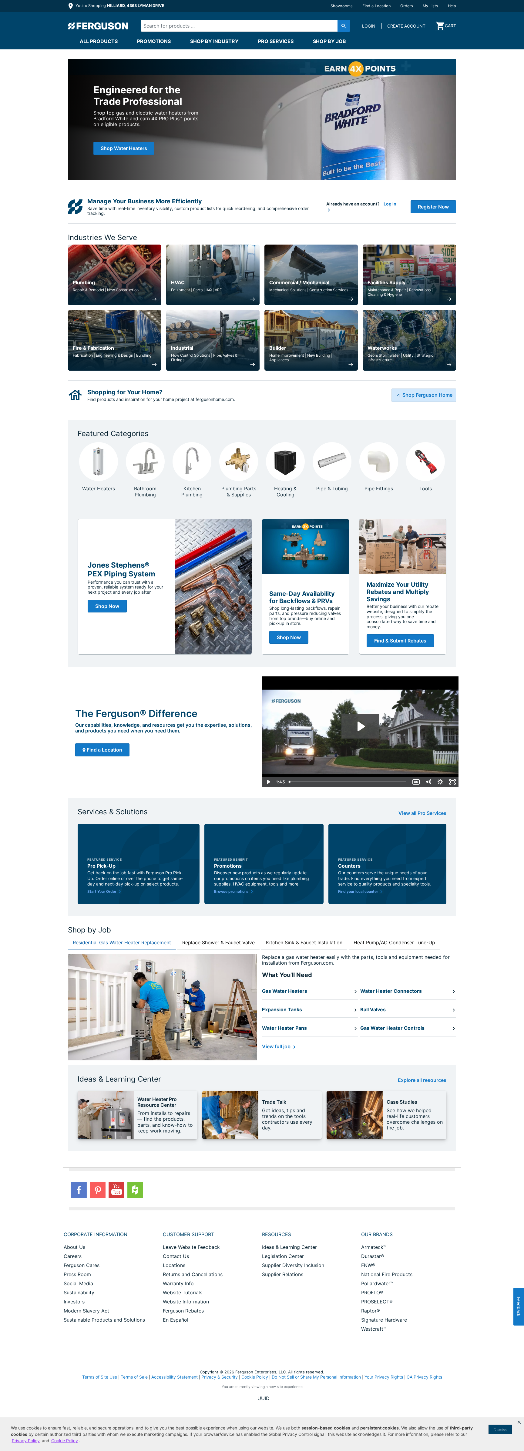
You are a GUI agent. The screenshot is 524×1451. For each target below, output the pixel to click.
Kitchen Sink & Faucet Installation (304, 942)
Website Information (186, 1302)
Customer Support (188, 1234)
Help (452, 6)
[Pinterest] (98, 1190)
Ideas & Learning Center (289, 1247)
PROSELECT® (377, 1302)
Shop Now (107, 606)
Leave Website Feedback (191, 1247)
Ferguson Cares (81, 1265)
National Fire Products (386, 1274)
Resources (276, 1234)
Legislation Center (283, 1256)
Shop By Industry (214, 41)
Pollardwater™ (377, 1283)
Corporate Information (95, 1234)
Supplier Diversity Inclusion (293, 1265)
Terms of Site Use (99, 1376)
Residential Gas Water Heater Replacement (122, 942)
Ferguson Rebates (183, 1311)
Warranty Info (178, 1283)
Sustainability (79, 1292)
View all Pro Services (422, 813)
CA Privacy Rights (424, 1376)
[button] (519, 1422)
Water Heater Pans (284, 1028)
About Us (74, 1247)
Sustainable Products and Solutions (104, 1320)
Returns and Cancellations (193, 1274)
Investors (74, 1302)
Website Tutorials (182, 1292)
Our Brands (377, 1234)
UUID (263, 1398)
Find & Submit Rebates (400, 641)
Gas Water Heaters (284, 991)
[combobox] (240, 26)
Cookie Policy (254, 1376)
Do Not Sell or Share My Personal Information (316, 1377)
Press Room (77, 1274)
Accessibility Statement (174, 1376)
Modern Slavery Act (86, 1311)
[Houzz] (135, 1190)
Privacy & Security (219, 1376)
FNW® (368, 1265)
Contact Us (176, 1256)
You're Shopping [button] (119, 5)
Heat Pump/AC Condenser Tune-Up (394, 942)
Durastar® (372, 1256)
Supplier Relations (282, 1274)
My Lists (430, 6)
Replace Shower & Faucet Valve (218, 942)
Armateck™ (373, 1247)
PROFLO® (372, 1292)
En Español (175, 1320)
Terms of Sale (134, 1376)
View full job (277, 1046)
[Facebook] (79, 1190)
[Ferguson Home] (98, 26)
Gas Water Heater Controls (392, 1028)
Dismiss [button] (500, 1429)
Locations (174, 1265)
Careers (73, 1256)
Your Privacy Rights (383, 1376)
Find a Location (376, 6)
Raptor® (370, 1311)
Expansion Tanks (282, 1009)
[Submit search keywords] (344, 26)
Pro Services (276, 41)
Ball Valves (373, 1009)
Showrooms (342, 6)
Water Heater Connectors (391, 991)
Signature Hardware (384, 1320)
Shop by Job (329, 41)
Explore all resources (422, 1080)
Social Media (78, 1283)
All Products (99, 41)
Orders (406, 6)
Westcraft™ (373, 1329)
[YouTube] (116, 1190)
